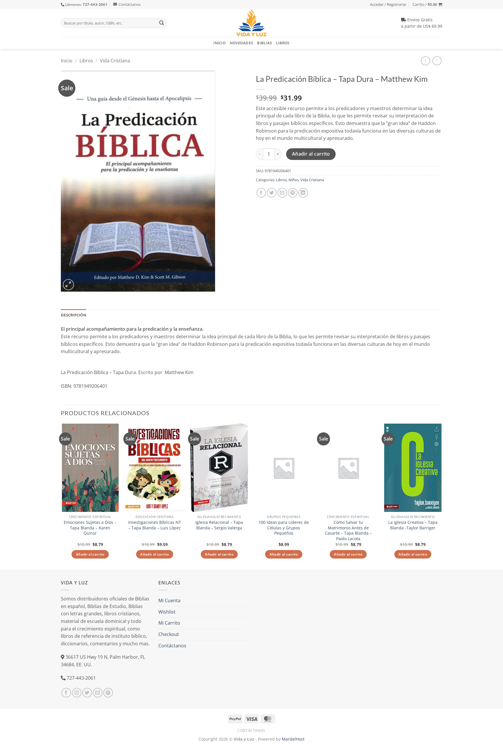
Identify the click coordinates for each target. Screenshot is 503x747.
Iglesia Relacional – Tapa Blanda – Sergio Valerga (219, 525)
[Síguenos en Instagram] (77, 692)
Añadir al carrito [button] (90, 554)
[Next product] (425, 60)
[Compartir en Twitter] (272, 193)
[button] (427, 4)
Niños (293, 179)
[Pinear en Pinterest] (292, 193)
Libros (283, 42)
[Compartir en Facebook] (261, 193)
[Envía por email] (282, 193)
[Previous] (61, 496)
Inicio (219, 42)
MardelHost (293, 739)
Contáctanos (129, 4)
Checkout (168, 634)
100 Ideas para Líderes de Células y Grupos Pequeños (283, 528)
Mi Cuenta (169, 600)
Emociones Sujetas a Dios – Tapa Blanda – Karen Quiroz (90, 528)
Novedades (241, 42)
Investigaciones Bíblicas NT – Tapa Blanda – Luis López (154, 525)
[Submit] (162, 23)
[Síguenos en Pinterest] (108, 692)
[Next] (442, 496)
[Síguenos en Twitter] (87, 692)
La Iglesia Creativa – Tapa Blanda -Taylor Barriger (413, 525)
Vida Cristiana (115, 60)
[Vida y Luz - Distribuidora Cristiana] (251, 23)
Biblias (264, 42)
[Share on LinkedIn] (303, 193)
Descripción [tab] (73, 315)
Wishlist (167, 612)
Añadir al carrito (311, 154)
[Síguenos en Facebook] (66, 692)
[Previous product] (436, 60)
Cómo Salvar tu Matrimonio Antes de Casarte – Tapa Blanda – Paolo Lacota (348, 530)
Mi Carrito (169, 623)
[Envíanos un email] (97, 692)
